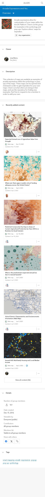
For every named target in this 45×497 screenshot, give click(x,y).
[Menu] (3, 3)
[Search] (42, 3)
